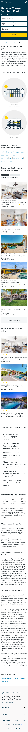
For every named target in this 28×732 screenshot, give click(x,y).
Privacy (24, 720)
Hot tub (5, 177)
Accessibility (8, 724)
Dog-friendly (15, 174)
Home (3, 43)
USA (7, 43)
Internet (14, 177)
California (12, 43)
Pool (2, 152)
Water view (16, 155)
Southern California (6, 678)
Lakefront (8, 155)
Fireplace (10, 161)
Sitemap (16, 720)
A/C (10, 158)
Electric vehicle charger (12, 152)
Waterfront (4, 158)
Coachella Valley (19, 678)
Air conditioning (18, 158)
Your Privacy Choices (16, 724)
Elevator (3, 161)
